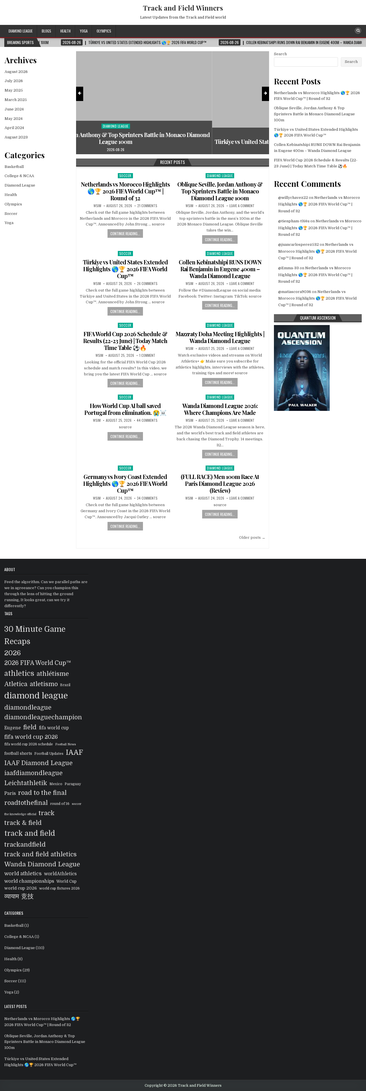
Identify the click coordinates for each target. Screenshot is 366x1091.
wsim (97, 205)
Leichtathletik (25, 783)
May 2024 (14, 118)
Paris (10, 793)
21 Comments (147, 205)
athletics (19, 674)
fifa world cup (54, 727)
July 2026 (14, 81)
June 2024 (14, 109)
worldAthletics (60, 873)
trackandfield (25, 844)
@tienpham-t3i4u (293, 221)
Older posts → (252, 537)
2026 (12, 653)
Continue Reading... (125, 233)
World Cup (66, 881)
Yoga (83, 31)
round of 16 (59, 804)
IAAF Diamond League (38, 763)
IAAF (74, 753)
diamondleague (27, 707)
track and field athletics (40, 854)
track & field (23, 822)
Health (65, 31)
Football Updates (48, 754)
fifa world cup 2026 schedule (28, 744)
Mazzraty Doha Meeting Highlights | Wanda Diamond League (220, 337)
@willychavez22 (293, 197)
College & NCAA (19, 176)
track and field (29, 833)
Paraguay (73, 784)
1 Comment (147, 355)
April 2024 (14, 128)
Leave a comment (241, 205)
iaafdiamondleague (33, 773)
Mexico (55, 784)
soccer (76, 804)
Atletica (15, 684)
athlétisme (53, 673)
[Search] (358, 30)
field (30, 727)
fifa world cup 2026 (31, 737)
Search (280, 54)
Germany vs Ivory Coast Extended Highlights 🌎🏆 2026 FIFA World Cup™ (125, 483)
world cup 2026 (20, 888)
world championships (29, 881)
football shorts (18, 753)
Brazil (65, 685)
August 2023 (16, 137)
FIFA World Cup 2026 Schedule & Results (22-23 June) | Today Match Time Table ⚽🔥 (125, 340)
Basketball (14, 167)
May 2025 (14, 90)
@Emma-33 (288, 268)
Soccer (172, 132)
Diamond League (21, 31)
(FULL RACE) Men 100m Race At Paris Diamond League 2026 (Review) (220, 483)
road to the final (42, 792)
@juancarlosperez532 (298, 244)
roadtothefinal (26, 802)
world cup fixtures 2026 (59, 888)
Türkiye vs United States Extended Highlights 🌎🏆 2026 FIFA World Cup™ (172, 141)
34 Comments (147, 498)
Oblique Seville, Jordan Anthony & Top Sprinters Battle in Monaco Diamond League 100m (219, 191)
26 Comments (147, 283)
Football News (65, 744)
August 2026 (16, 72)
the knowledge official (20, 814)
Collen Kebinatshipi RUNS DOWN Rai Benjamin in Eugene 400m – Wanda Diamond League (220, 269)
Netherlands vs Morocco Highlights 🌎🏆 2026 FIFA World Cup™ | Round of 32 (125, 191)
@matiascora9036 (294, 292)
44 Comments (147, 420)
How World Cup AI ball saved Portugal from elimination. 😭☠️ (125, 409)
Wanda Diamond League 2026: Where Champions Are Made (220, 409)
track (47, 813)
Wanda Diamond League (42, 864)
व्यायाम (11, 896)
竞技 (27, 896)
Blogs (46, 31)
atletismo (44, 684)
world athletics (23, 873)
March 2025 (16, 100)
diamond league (36, 695)
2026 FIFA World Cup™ (37, 663)
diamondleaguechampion (43, 717)
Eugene (12, 727)
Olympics (104, 31)
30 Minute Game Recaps (34, 635)
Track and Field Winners (183, 7)
